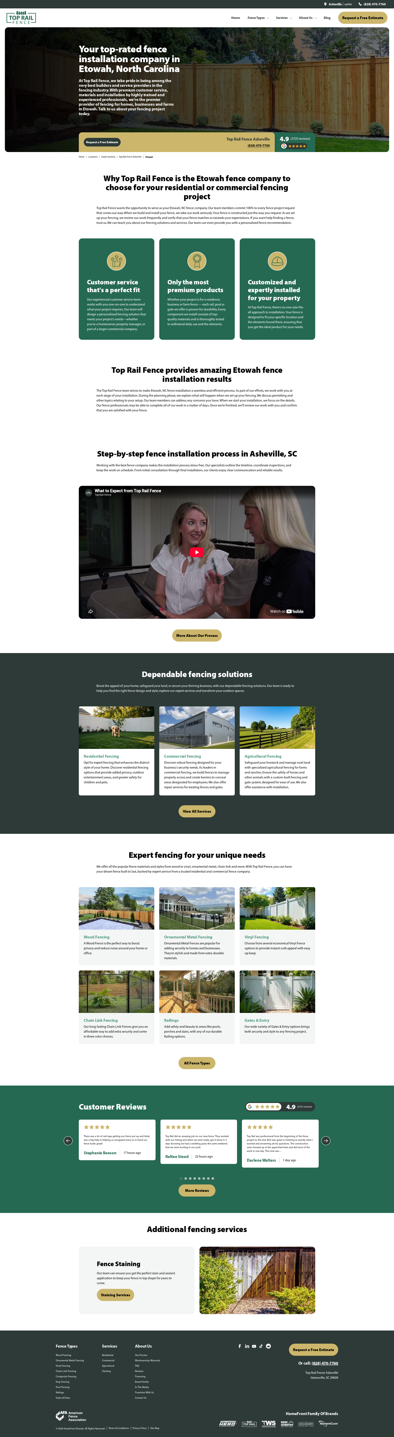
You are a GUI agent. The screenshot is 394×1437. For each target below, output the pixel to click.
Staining (106, 1371)
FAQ (137, 1365)
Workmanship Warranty (147, 1360)
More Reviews (197, 1190)
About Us (306, 18)
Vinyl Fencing (63, 1365)
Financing (140, 1376)
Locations (92, 157)
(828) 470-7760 (375, 4)
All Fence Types (197, 1063)
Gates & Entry (63, 1397)
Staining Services (115, 1295)
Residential (107, 1355)
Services (282, 18)
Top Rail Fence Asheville (130, 157)
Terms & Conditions (119, 1428)
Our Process (141, 1355)
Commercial (108, 1360)
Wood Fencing (63, 1355)
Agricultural (108, 1365)
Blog (327, 18)
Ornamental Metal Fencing (70, 1360)
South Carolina (108, 157)
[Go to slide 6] (204, 1178)
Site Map (154, 1428)
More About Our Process (197, 635)
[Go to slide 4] (195, 1178)
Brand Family (142, 1381)
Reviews (139, 1371)
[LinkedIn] (247, 1346)
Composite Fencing (66, 1376)
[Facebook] (239, 1346)
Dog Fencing (62, 1381)
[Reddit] (268, 1346)
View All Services (197, 811)
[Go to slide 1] (181, 1178)
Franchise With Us (144, 1392)
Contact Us (141, 1397)
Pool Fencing (63, 1387)
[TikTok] (261, 1346)
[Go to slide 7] (208, 1178)
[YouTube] (254, 1347)
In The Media (142, 1387)
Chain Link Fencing (66, 1371)
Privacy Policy (140, 1428)
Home (235, 18)
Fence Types (256, 18)
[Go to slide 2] (185, 1178)
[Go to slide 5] (199, 1178)
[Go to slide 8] (213, 1178)
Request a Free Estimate (362, 17)
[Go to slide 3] (190, 1178)
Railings (60, 1392)
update (348, 4)
